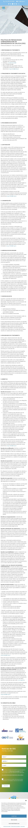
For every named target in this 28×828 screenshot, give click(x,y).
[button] (26, 800)
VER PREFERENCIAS (14, 823)
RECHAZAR (14, 819)
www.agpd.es (21, 680)
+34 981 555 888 (12, 62)
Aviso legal (22, 826)
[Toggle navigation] (25, 8)
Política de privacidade (15, 826)
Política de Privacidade (14, 771)
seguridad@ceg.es (14, 69)
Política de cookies (6, 826)
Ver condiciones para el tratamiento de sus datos (12, 774)
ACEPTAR (14, 816)
